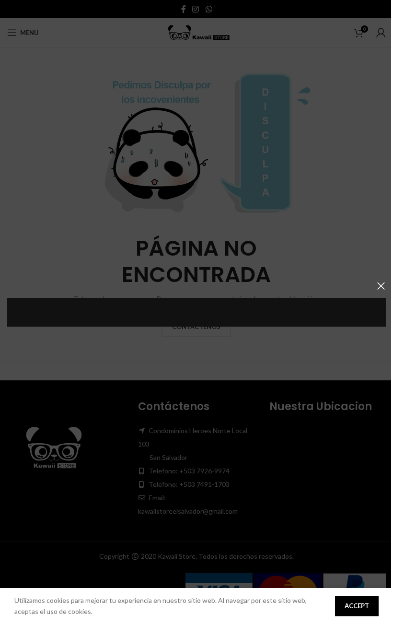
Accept (357, 606)
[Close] (381, 286)
